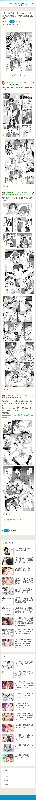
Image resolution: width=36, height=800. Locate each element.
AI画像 (6, 784)
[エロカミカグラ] (18, 4)
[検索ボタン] (33, 4)
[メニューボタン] (3, 4)
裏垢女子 (6, 780)
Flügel (19, 21)
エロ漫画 (12, 21)
